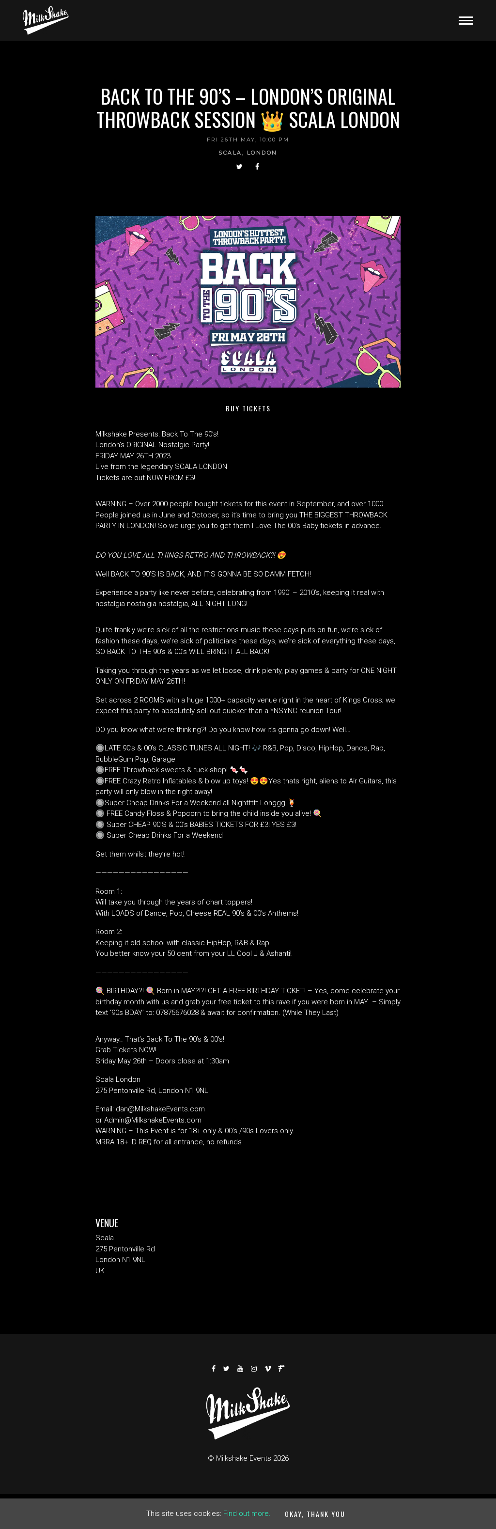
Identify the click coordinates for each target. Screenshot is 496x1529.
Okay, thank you (315, 1514)
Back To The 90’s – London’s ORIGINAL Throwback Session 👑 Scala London (248, 107)
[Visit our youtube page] (241, 1368)
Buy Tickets (248, 408)
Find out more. (247, 1513)
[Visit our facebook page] (257, 166)
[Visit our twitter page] (240, 166)
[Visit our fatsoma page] (282, 1368)
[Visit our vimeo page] (268, 1368)
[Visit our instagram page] (254, 1368)
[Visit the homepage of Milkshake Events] (46, 20)
